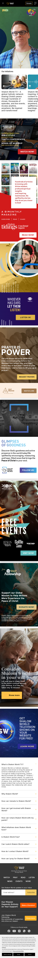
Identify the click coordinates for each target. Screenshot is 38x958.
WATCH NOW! (27, 151)
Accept (18, 954)
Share (22, 219)
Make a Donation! (28, 905)
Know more (14, 695)
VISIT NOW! (28, 553)
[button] (15, 61)
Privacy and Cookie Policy (18, 951)
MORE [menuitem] (28, 881)
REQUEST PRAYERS (26, 377)
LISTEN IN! (25, 317)
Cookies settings (7, 954)
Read (15, 219)
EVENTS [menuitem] (19, 881)
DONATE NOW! (26, 607)
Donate (29, 3)
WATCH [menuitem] (7, 877)
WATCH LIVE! (29, 391)
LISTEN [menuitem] (32, 877)
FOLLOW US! (28, 470)
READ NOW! (28, 235)
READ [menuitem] (23, 877)
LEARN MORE (27, 746)
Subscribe (5, 219)
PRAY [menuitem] (15, 877)
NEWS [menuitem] (9, 881)
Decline (29, 954)
